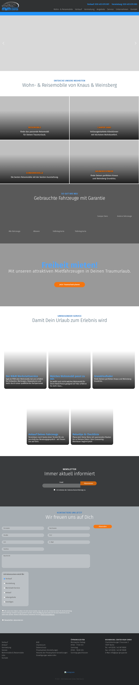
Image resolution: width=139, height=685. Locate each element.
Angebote (101, 9)
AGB (37, 642)
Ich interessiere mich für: (13, 574)
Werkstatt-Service (13, 588)
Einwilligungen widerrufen (46, 655)
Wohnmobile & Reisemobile (13, 653)
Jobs (3, 655)
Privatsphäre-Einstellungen (47, 650)
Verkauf (78, 9)
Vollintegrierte (58, 231)
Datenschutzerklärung (48, 614)
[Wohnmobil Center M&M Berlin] (10, 10)
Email (61, 482)
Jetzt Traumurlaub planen (69, 285)
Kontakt (134, 9)
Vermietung (89, 9)
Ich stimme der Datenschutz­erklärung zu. (71, 490)
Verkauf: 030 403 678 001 (98, 4)
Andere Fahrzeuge (124, 216)
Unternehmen (122, 9)
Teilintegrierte (80, 231)
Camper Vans (102, 216)
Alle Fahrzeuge (14, 231)
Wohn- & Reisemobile (63, 9)
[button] (3, 43)
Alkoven (36, 231)
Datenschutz (41, 647)
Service (110, 9)
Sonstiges (9, 602)
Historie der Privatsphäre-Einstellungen (52, 653)
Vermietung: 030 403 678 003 (124, 4)
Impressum (41, 645)
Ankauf (8, 593)
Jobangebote (11, 597)
